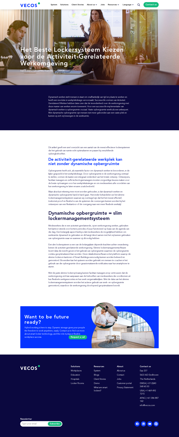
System (54, 5)
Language (127, 5)
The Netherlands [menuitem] (147, 379)
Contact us (151, 5)
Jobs (103, 5)
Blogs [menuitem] (96, 375)
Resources (112, 5)
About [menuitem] (120, 367)
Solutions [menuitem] (75, 367)
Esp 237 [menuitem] (143, 371)
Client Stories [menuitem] (100, 379)
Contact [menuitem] (120, 375)
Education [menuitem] (75, 375)
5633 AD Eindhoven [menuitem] (149, 375)
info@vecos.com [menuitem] (147, 405)
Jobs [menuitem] (119, 379)
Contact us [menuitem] (145, 367)
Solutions (64, 5)
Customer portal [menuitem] (124, 383)
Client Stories (78, 5)
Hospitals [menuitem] (75, 379)
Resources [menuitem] (99, 367)
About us (91, 5)
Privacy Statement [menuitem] (125, 388)
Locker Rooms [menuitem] (77, 383)
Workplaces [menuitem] (76, 371)
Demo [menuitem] (97, 383)
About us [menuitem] (121, 371)
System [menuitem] (97, 371)
